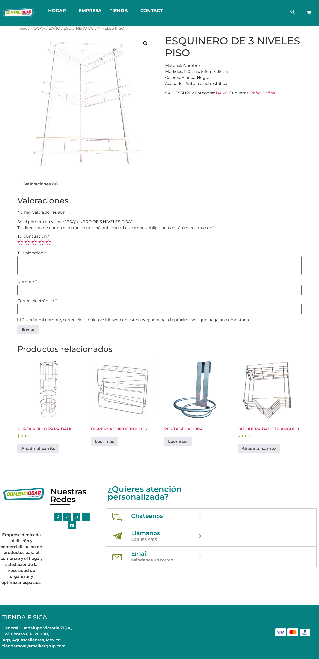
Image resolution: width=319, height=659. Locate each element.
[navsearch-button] (293, 13)
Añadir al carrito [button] (38, 448)
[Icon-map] (86, 517)
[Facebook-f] (58, 517)
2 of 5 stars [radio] (27, 242)
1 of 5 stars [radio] (20, 242)
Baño (255, 93)
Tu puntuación (33, 236)
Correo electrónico (37, 301)
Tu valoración (31, 253)
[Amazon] (76, 517)
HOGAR (38, 28)
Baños (268, 93)
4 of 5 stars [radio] (41, 242)
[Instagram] (67, 517)
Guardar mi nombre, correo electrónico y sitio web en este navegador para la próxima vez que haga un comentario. (136, 320)
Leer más (104, 441)
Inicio (22, 28)
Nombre (27, 282)
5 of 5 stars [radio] (48, 242)
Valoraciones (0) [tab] (41, 184)
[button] (145, 43)
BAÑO (54, 28)
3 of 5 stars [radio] (34, 242)
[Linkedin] (72, 525)
